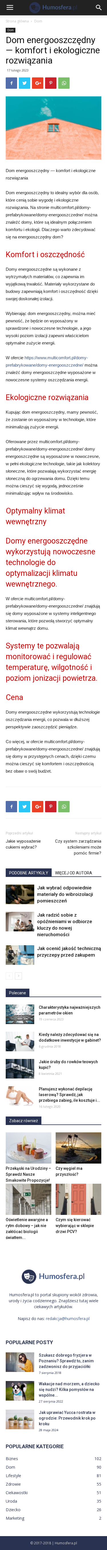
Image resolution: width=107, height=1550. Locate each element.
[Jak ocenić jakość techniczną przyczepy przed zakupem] (20, 955)
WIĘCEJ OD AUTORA (73, 873)
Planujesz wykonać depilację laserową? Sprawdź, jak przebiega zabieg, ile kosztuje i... (69, 1095)
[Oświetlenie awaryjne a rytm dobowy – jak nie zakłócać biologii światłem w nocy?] (28, 1199)
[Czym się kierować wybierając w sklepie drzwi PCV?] (78, 1199)
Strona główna (17, 21)
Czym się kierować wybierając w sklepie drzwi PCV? (75, 1225)
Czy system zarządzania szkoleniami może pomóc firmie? (78, 847)
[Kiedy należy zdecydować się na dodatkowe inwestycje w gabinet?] (20, 1041)
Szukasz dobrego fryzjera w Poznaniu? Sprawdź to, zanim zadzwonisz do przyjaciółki (66, 1361)
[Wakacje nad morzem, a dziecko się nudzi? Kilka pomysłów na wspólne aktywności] (20, 1391)
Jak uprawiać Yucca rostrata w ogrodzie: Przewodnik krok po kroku (67, 1418)
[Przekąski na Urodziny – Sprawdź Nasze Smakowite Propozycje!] (28, 1148)
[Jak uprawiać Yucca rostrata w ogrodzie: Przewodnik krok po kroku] (20, 1419)
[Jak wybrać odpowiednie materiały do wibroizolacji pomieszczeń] (20, 894)
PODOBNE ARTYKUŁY (28, 873)
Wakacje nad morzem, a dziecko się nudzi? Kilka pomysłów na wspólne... (69, 1389)
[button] (99, 7)
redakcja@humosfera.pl (68, 1318)
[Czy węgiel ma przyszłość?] (78, 1148)
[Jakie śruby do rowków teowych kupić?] (20, 1069)
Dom (38, 21)
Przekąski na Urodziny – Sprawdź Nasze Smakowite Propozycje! (28, 1174)
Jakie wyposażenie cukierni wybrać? (23, 844)
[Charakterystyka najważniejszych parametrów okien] (20, 1014)
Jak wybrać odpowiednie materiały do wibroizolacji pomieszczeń (65, 894)
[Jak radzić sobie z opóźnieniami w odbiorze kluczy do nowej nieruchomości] (20, 921)
